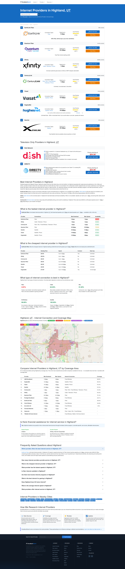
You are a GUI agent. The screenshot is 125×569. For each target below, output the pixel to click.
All (37, 324)
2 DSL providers (67, 320)
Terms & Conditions (32, 556)
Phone (53, 66)
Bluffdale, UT (75, 499)
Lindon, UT (61, 499)
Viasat (22, 232)
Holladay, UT (92, 500)
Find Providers (67, 536)
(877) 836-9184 (93, 125)
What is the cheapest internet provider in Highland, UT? (39, 464)
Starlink (23, 230)
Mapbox (101, 362)
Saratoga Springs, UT (68, 499)
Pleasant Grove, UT (48, 499)
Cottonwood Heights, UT (48, 500)
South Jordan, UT (40, 500)
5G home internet (31, 200)
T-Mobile (65, 558)
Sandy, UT (27, 500)
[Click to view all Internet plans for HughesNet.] (32, 109)
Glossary (78, 550)
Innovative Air (27, 406)
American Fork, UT (31, 499)
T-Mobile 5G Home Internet (30, 414)
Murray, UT (87, 500)
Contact (89, 550)
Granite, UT (87, 499)
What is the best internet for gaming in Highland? (37, 478)
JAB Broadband (28, 379)
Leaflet (78, 362)
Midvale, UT (70, 500)
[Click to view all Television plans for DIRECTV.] (32, 170)
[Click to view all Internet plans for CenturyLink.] (32, 81)
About (89, 546)
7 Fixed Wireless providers (77, 320)
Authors (89, 548)
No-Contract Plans (55, 560)
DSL (47, 81)
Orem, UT (22, 500)
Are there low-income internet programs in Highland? (38, 475)
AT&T (65, 550)
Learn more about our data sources (92, 529)
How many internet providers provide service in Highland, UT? (41, 460)
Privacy (27, 556)
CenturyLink (24, 224)
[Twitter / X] (92, 556)
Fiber (49, 34)
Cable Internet (55, 552)
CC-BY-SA (94, 362)
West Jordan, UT (81, 500)
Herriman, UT (33, 500)
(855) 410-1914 (93, 64)
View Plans (92, 35)
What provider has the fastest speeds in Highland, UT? (39, 467)
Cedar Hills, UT (23, 499)
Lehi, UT (42, 499)
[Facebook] (89, 556)
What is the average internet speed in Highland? (36, 486)
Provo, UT (56, 500)
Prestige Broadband (29, 398)
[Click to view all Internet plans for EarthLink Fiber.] (32, 33)
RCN (65, 560)
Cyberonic (26, 411)
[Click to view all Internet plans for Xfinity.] (32, 65)
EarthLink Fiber (24, 219)
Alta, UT (75, 500)
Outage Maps (79, 554)
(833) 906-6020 (93, 31)
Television (49, 66)
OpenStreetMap (86, 362)
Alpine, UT (38, 499)
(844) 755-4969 (93, 47)
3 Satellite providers (88, 320)
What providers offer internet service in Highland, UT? (38, 489)
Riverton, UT (93, 499)
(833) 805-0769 (93, 95)
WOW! (65, 562)
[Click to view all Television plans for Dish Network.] (32, 155)
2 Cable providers (59, 320)
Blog (78, 546)
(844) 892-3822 (93, 157)
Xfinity (22, 222)
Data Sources (79, 552)
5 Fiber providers (51, 320)
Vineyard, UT (81, 499)
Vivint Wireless (28, 403)
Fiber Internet (54, 548)
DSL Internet (54, 554)
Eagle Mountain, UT (63, 500)
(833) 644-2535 (93, 109)
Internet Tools (79, 548)
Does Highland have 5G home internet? (34, 482)
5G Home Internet (55, 550)
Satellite (47, 97)
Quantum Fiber (24, 227)
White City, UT (99, 499)
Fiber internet (83, 191)
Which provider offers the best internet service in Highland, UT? (41, 449)
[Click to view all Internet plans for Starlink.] (32, 127)
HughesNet (23, 235)
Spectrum (66, 552)
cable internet (27, 195)
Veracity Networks (28, 408)
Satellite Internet (55, 558)
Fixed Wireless (52, 81)
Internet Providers (55, 546)
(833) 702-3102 (93, 172)
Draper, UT (56, 499)
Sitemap (78, 556)
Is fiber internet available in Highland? (33, 471)
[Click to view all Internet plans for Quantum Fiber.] (32, 49)
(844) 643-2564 (93, 79)
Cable (44, 66)
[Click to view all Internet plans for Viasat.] (32, 97)
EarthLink (66, 546)
